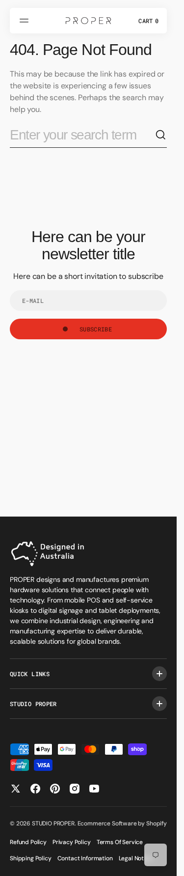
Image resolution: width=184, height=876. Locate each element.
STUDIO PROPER (53, 823)
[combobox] (82, 135)
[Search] (161, 135)
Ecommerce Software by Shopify (122, 823)
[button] (25, 21)
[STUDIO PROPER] (88, 20)
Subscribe (95, 329)
